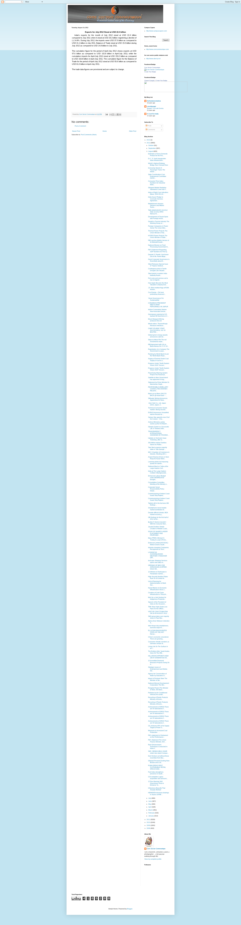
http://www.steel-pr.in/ (153, 59)
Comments (151, 130)
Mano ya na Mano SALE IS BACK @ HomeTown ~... (157, 394)
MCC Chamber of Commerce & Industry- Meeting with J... (158, 453)
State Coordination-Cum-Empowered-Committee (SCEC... (157, 176)
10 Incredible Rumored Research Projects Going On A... (158, 662)
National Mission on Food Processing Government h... (158, 246)
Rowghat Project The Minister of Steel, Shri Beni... (158, 689)
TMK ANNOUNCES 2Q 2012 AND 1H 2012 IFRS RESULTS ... (158, 212)
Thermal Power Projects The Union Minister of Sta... (157, 232)
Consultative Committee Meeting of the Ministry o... (158, 483)
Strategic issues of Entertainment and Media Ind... (157, 669)
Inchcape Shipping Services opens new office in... (157, 561)
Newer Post (76, 131)
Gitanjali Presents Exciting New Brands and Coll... (158, 761)
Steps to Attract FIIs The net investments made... (157, 340)
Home (105, 131)
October (151, 145)
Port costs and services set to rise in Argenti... (158, 279)
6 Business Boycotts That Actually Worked (156, 789)
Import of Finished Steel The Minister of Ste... (157, 679)
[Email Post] (106, 114)
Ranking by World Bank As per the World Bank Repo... (158, 355)
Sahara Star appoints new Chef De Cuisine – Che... (158, 418)
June (150, 801)
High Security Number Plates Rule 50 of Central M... (158, 577)
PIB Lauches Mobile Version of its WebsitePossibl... (158, 241)
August (151, 151)
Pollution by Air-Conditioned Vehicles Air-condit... (157, 693)
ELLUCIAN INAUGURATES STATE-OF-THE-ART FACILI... (157, 632)
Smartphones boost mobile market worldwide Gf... (157, 508)
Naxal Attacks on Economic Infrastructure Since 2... (157, 589)
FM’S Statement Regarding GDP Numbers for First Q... (158, 250)
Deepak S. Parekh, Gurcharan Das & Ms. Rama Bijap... (158, 255)
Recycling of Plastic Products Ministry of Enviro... (158, 698)
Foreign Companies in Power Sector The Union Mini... (158, 227)
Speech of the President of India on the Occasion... (157, 603)
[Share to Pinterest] (120, 114)
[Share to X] (115, 114)
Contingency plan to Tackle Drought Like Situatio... (157, 269)
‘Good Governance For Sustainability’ (156, 299)
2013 (148, 140)
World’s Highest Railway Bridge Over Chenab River (158, 164)
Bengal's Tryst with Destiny (155, 108)
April (150, 807)
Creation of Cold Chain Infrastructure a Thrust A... (157, 593)
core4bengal (151, 106)
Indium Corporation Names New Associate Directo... (157, 310)
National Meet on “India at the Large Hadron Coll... (158, 467)
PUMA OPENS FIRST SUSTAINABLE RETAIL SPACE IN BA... (157, 767)
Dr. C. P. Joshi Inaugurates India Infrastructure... (157, 159)
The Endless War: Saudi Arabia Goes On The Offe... (158, 652)
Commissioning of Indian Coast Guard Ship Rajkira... (158, 494)
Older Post (132, 131)
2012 (148, 143)
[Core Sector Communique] (154, 70)
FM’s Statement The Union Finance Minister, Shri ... (157, 741)
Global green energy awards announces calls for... (158, 336)
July (150, 798)
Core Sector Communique (152, 67)
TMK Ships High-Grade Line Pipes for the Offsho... (157, 607)
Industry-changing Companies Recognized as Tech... (158, 548)
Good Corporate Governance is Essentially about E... (158, 260)
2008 (148, 828)
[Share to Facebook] (117, 114)
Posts (149, 126)
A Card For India (153, 114)
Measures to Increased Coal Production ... (157, 731)
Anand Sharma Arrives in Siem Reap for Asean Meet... (158, 458)
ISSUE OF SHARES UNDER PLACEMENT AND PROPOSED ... (158, 533)
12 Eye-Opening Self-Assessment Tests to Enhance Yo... (156, 783)
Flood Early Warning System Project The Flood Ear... (157, 374)
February (151, 813)
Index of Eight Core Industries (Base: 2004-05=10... (158, 193)
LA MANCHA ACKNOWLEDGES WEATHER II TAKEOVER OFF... (157, 555)
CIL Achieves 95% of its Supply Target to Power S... (158, 726)
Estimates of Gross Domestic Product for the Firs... (158, 154)
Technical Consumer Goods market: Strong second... (157, 409)
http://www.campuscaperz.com (156, 31)
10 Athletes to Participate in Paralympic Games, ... (157, 572)
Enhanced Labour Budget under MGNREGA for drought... (157, 477)
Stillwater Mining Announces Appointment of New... (157, 399)
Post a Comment (80, 126)
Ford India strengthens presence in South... (156, 773)
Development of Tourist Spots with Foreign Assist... (158, 217)
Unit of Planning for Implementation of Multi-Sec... (157, 583)
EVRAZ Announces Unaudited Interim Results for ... (158, 413)
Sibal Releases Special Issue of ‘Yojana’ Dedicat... (158, 265)
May (150, 804)
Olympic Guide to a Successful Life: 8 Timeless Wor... (158, 427)
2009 (148, 825)
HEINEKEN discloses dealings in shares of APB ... (158, 793)
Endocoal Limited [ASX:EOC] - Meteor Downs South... (158, 543)
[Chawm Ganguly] (165, 91)
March (150, 810)
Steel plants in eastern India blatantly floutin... (157, 274)
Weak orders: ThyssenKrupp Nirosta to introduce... (157, 324)
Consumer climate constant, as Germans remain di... (158, 642)
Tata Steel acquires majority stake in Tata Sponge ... (157, 448)
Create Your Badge (150, 72)
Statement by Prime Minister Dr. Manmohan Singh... (158, 383)
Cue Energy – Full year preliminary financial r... (157, 293)
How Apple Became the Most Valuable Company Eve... (158, 284)
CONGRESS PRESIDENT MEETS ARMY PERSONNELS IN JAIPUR (158, 305)
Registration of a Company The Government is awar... (158, 350)
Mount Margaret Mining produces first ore (156, 320)
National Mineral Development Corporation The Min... (158, 684)
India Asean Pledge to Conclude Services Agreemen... (155, 199)
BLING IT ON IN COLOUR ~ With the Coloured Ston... (157, 523)
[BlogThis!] (113, 114)
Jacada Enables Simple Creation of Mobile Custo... (158, 527)
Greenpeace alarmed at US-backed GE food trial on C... (158, 315)
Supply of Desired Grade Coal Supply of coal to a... (158, 359)
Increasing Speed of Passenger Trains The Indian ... (156, 169)
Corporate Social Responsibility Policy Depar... (156, 489)
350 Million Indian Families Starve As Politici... (157, 443)
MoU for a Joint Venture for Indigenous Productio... (157, 598)
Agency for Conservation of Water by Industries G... (157, 674)
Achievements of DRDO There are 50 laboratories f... (158, 708)
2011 (148, 819)
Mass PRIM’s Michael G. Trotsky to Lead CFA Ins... (157, 539)
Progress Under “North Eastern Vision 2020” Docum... (158, 364)
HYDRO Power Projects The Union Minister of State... (157, 236)
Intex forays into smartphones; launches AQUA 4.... (158, 626)
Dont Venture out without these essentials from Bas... (158, 757)
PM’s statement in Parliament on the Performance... (158, 736)
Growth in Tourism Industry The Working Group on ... (158, 222)
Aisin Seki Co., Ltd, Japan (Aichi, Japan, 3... (157, 404)
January (151, 816)
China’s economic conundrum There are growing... (158, 638)
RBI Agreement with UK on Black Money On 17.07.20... (158, 345)
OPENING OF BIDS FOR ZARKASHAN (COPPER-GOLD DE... (157, 567)
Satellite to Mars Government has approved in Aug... (158, 378)
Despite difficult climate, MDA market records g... (158, 513)
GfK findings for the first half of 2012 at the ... (158, 518)
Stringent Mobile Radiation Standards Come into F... (157, 188)
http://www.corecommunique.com (157, 49)
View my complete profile (152, 859)
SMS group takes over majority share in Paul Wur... (158, 617)
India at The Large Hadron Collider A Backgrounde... (157, 472)
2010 (148, 822)
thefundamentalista (154, 101)
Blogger (129, 909)
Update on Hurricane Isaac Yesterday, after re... (157, 439)
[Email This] (110, 114)
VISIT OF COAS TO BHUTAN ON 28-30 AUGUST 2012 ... (158, 612)
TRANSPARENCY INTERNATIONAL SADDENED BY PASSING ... (158, 433)
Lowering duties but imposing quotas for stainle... (158, 462)
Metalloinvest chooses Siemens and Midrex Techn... (156, 205)
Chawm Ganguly (149, 80)
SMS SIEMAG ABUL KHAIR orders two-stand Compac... (158, 752)
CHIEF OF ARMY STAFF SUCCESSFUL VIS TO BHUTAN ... (156, 330)
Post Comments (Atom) (89, 135)
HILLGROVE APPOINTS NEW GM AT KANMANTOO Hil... (158, 657)
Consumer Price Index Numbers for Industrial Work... (156, 183)
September (152, 148)
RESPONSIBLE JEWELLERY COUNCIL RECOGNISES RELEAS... (158, 389)
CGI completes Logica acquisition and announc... (158, 777)
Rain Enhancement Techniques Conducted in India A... (157, 746)
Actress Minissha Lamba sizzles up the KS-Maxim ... (158, 423)
